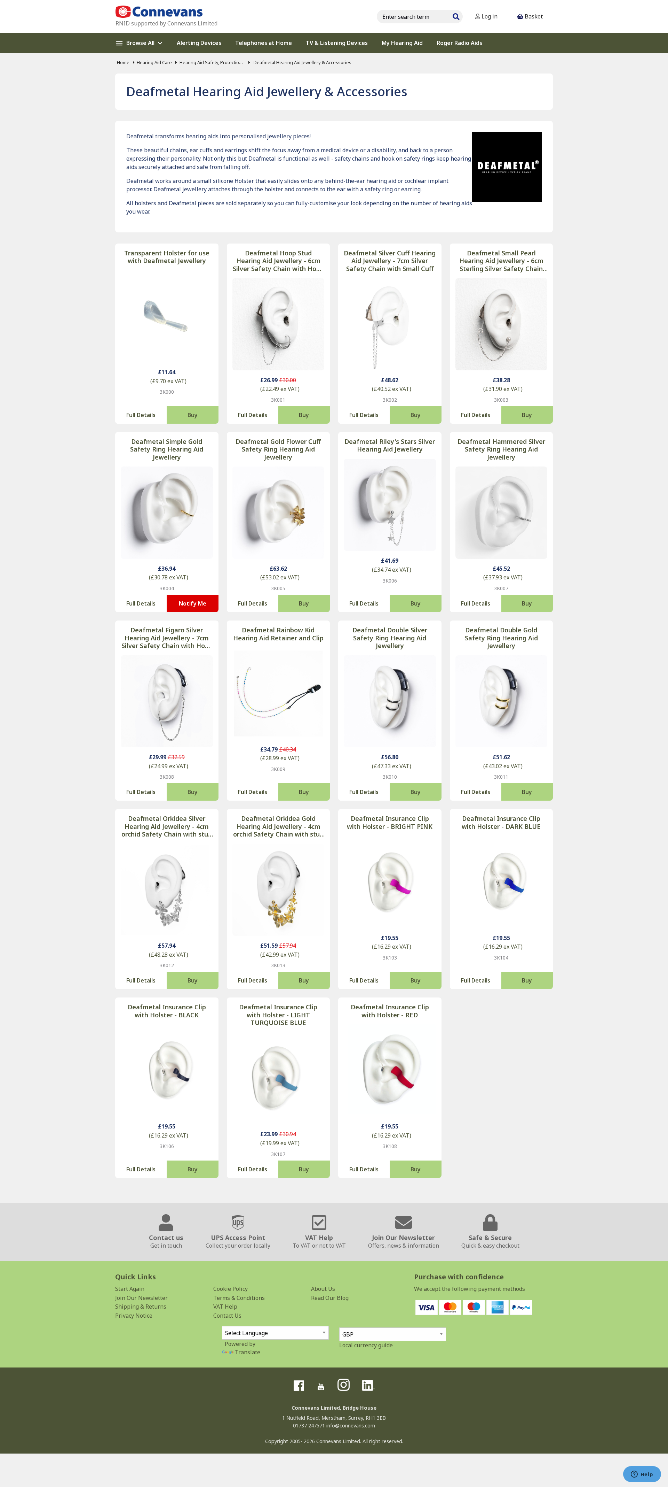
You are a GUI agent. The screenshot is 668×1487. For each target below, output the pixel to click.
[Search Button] (456, 16)
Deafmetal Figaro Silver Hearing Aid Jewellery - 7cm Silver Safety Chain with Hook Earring (166, 638)
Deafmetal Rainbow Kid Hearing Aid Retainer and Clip (278, 634)
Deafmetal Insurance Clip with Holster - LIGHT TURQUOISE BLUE (278, 1015)
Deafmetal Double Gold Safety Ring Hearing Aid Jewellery (501, 638)
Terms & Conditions (239, 1298)
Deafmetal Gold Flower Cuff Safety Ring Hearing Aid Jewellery (278, 449)
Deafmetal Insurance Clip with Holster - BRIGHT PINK (389, 822)
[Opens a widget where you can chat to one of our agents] (642, 1475)
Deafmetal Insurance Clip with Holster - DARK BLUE (501, 822)
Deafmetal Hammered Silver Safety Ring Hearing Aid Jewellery (501, 449)
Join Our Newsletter (141, 1298)
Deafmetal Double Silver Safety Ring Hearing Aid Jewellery (389, 638)
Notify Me (192, 603)
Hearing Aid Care (154, 62)
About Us (323, 1289)
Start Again (129, 1289)
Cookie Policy (230, 1289)
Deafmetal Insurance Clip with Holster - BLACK (167, 1011)
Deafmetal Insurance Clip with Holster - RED (390, 1011)
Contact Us (227, 1315)
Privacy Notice (133, 1315)
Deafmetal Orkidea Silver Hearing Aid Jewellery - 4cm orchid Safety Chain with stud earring (166, 826)
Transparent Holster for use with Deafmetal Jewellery (166, 257)
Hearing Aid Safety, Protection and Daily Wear (212, 62)
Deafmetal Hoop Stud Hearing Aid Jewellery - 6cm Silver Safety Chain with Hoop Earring (278, 261)
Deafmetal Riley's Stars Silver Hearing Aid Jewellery (389, 445)
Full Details (141, 415)
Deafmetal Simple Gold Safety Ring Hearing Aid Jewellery (166, 449)
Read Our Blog (330, 1298)
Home (123, 62)
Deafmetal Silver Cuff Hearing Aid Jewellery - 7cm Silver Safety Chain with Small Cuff (390, 261)
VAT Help (225, 1306)
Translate (247, 1352)
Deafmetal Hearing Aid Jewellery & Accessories (302, 62)
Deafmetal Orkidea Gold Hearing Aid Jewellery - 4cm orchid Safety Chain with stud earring (278, 826)
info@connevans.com (350, 1425)
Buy (193, 415)
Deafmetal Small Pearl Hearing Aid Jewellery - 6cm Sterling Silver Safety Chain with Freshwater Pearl (501, 261)
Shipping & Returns (140, 1306)
